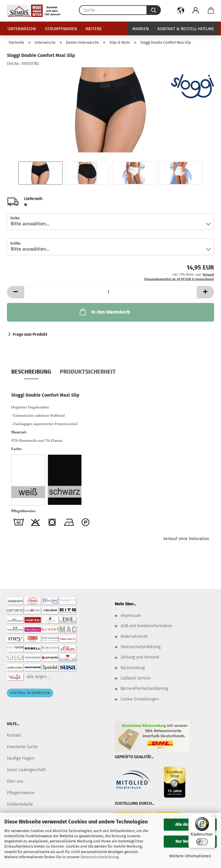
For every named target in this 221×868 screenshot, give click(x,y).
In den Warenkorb (110, 312)
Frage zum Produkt (30, 334)
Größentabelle (20, 804)
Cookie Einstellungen (140, 699)
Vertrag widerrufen (30, 693)
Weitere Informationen (190, 856)
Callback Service (136, 678)
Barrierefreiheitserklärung (144, 688)
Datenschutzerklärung (100, 857)
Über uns (15, 781)
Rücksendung (133, 667)
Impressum (131, 615)
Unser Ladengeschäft (26, 769)
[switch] (202, 841)
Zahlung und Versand (140, 657)
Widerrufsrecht (134, 636)
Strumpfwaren (61, 28)
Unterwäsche (21, 28)
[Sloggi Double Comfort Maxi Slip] (110, 109)
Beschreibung (31, 371)
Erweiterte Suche (22, 746)
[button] (180, 11)
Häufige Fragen (20, 758)
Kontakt (14, 735)
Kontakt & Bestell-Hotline (185, 28)
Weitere (93, 28)
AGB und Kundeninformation (146, 625)
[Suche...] (153, 10)
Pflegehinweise (21, 792)
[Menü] (211, 817)
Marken (140, 28)
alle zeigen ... (38, 676)
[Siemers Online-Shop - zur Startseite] (35, 11)
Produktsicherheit (88, 371)
